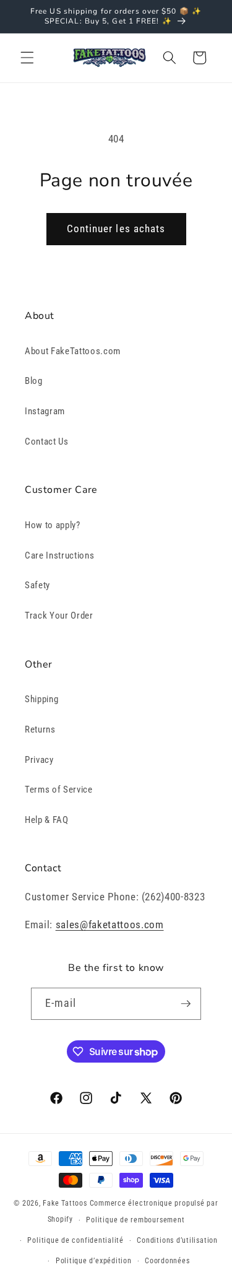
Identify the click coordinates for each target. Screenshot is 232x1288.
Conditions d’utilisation (177, 1240)
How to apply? (52, 525)
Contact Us (47, 441)
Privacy (39, 759)
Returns (40, 729)
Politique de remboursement (135, 1220)
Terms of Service (59, 789)
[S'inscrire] (185, 1004)
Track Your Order (59, 615)
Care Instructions (59, 555)
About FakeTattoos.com (73, 351)
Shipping (41, 699)
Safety (37, 585)
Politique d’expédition (94, 1260)
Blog (34, 380)
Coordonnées (167, 1260)
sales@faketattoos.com (110, 925)
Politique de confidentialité (75, 1240)
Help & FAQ (47, 819)
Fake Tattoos (65, 1203)
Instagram (45, 411)
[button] (27, 57)
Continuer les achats (116, 229)
